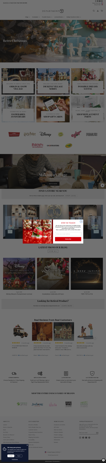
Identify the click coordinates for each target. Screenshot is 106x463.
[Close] (27, 445)
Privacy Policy (10, 452)
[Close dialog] (81, 221)
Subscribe (68, 239)
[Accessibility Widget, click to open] (103, 460)
